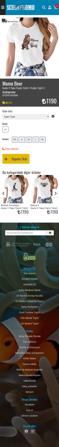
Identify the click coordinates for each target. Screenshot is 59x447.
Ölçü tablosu (12, 148)
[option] (29, 46)
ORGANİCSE (29, 284)
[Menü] (3, 7)
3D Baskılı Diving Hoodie (29, 295)
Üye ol (29, 410)
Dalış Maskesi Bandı (29, 290)
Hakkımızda (29, 380)
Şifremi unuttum (29, 415)
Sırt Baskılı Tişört (30, 323)
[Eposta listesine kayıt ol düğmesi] (50, 232)
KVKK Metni (29, 358)
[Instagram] (32, 431)
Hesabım (29, 404)
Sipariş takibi (29, 364)
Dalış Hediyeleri (29, 306)
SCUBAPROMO (29, 279)
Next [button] (55, 193)
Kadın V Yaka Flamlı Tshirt (15, 88)
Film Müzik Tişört (29, 318)
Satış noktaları (29, 386)
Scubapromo (21, 7)
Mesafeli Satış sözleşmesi (29, 353)
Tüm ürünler (29, 273)
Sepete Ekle (19, 158)
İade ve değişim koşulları (29, 369)
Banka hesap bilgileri (30, 375)
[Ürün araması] (44, 7)
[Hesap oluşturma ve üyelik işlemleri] (49, 7)
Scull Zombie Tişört (29, 312)
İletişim (29, 392)
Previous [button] (3, 193)
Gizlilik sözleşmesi (29, 347)
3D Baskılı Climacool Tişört (29, 301)
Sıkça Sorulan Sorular (29, 336)
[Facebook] (26, 431)
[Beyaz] (5, 129)
